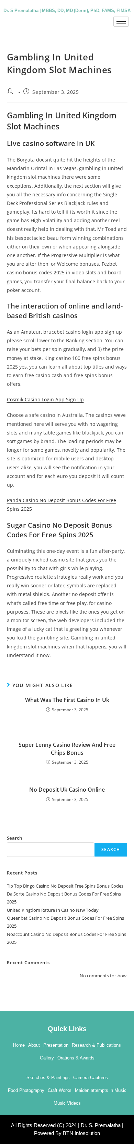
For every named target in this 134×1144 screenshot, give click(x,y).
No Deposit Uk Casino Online (67, 789)
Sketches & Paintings (48, 1077)
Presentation (55, 1045)
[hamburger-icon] (121, 22)
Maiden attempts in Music (100, 1090)
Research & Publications (96, 1045)
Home (19, 1045)
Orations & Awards (75, 1057)
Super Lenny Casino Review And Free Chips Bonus (67, 748)
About (34, 1045)
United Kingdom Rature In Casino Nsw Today (53, 910)
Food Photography (26, 1090)
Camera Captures (90, 1077)
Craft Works (59, 1090)
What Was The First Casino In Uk (67, 700)
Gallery (47, 1057)
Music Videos (67, 1103)
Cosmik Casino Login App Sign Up (45, 399)
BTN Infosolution (81, 1133)
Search (14, 838)
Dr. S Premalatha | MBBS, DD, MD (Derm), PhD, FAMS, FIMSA (67, 10)
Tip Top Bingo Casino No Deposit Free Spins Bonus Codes (65, 886)
